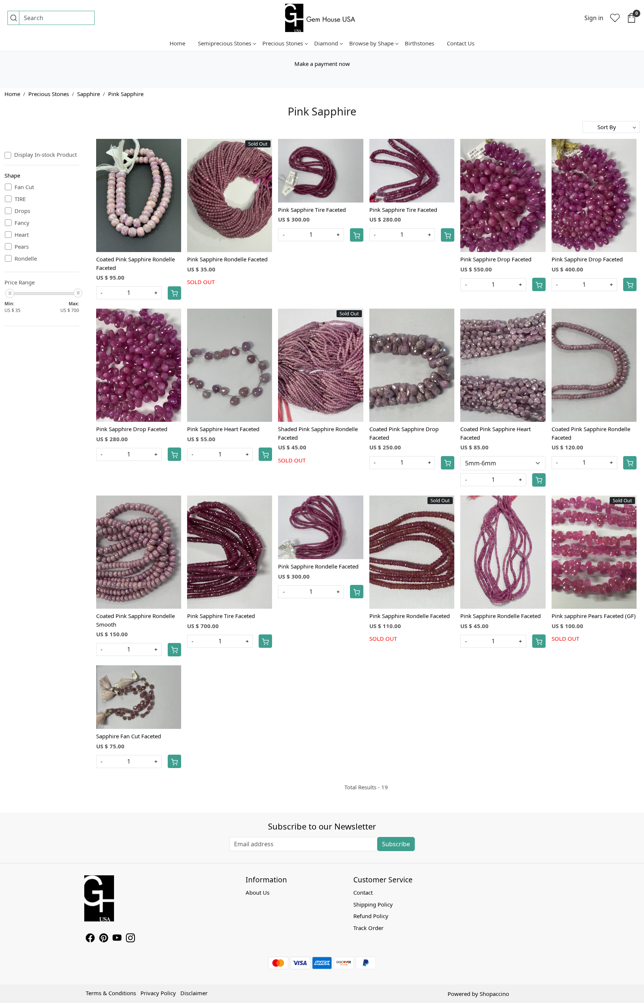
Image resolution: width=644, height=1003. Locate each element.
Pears (22, 246)
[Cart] (174, 293)
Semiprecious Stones (224, 43)
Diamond (326, 43)
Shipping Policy (373, 904)
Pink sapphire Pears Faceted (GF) (594, 616)
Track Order (368, 928)
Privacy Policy (158, 993)
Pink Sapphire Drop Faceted (495, 259)
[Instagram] (130, 939)
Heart (22, 234)
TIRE (20, 198)
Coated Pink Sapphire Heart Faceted (495, 433)
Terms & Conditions (111, 993)
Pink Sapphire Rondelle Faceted (227, 259)
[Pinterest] (104, 939)
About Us (257, 892)
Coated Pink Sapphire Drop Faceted (404, 433)
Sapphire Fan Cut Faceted (128, 736)
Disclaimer (194, 993)
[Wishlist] (615, 18)
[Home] (322, 18)
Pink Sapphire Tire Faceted (312, 209)
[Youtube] (117, 939)
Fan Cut (24, 187)
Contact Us (460, 43)
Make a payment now (322, 63)
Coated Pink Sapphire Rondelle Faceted (135, 263)
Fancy (22, 222)
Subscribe (396, 844)
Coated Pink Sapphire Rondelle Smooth (135, 620)
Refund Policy (370, 916)
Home (177, 43)
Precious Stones (282, 43)
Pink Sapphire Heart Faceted (223, 429)
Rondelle (26, 258)
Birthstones (419, 43)
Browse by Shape (371, 43)
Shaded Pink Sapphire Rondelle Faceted (318, 433)
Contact (363, 892)
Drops (22, 210)
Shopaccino (494, 993)
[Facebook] (90, 939)
